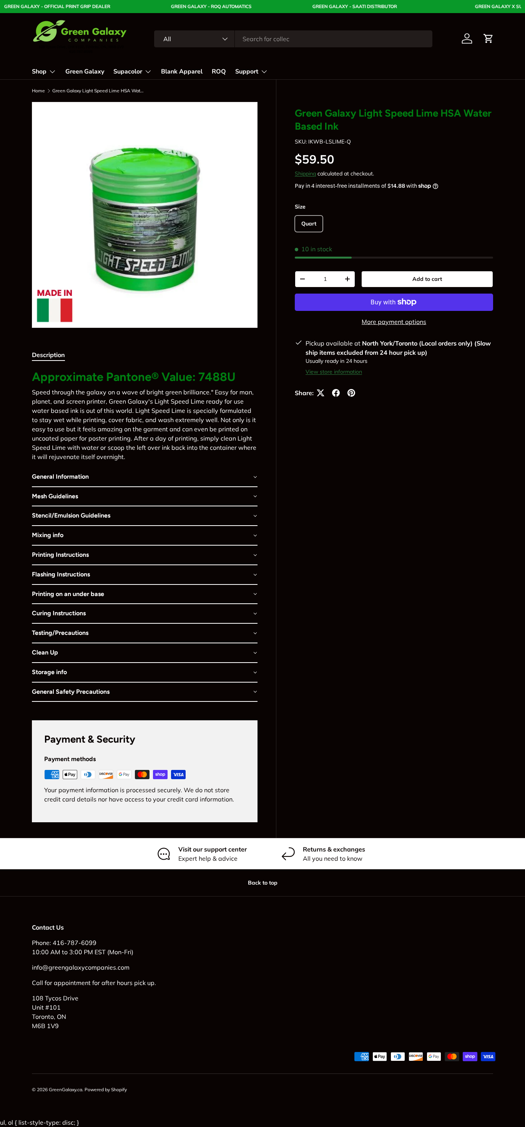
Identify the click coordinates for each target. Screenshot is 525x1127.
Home (38, 90)
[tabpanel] (145, 535)
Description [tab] (48, 355)
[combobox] (293, 38)
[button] (488, 38)
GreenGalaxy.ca (65, 1089)
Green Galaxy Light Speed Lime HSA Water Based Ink (98, 90)
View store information (334, 371)
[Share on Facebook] (336, 393)
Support (246, 71)
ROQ (219, 71)
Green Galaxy (84, 71)
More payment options (394, 322)
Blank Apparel (182, 71)
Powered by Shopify (106, 1089)
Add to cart (427, 278)
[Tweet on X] (320, 393)
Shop (39, 71)
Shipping (305, 173)
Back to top (262, 882)
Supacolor (127, 71)
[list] (144, 214)
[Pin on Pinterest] (351, 393)
